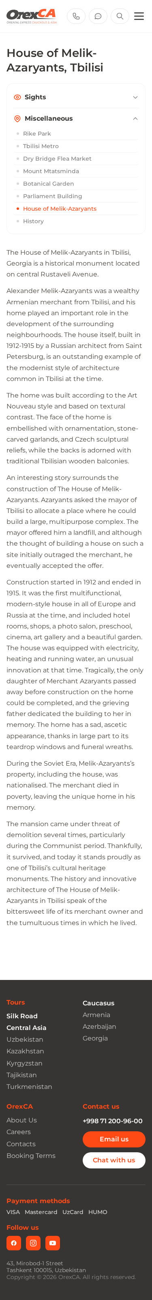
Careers (18, 1132)
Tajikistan (21, 1075)
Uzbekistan (24, 1039)
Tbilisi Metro (41, 146)
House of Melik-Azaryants (59, 208)
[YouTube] (52, 1243)
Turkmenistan (29, 1087)
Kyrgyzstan (24, 1063)
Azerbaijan (99, 1026)
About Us (21, 1120)
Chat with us (114, 1160)
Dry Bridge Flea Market (57, 158)
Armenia (96, 1015)
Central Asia (26, 1028)
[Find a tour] (120, 16)
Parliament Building (52, 196)
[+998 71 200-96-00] (76, 16)
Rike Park (37, 133)
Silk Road (22, 1016)
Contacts (21, 1144)
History (33, 221)
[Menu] (139, 16)
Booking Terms (31, 1156)
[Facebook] (13, 1243)
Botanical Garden (48, 183)
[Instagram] (33, 1243)
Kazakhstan (25, 1051)
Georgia (95, 1038)
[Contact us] (98, 16)
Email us (114, 1139)
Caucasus (98, 1003)
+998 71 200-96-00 (113, 1121)
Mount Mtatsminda (51, 171)
